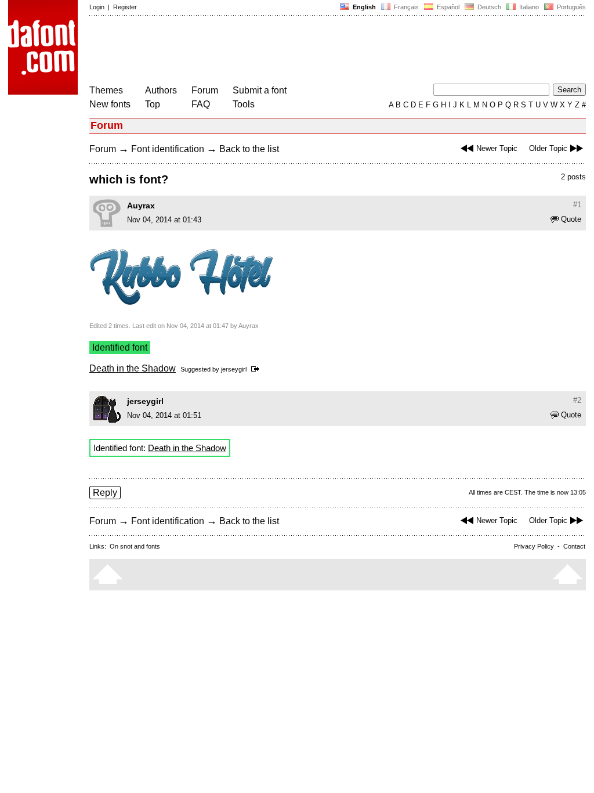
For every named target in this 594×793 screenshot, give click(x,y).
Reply (105, 493)
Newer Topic (496, 148)
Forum (204, 90)
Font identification (167, 149)
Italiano (528, 6)
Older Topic (548, 148)
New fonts (110, 104)
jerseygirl (234, 369)
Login (96, 6)
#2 (577, 400)
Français (405, 6)
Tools (244, 104)
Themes (106, 90)
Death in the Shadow (132, 368)
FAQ (200, 104)
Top (152, 104)
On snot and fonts (135, 546)
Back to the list (249, 149)
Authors (161, 90)
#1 (577, 204)
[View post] (257, 369)
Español (447, 6)
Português (569, 6)
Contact (574, 546)
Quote (571, 219)
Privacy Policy (534, 546)
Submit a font (260, 90)
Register (125, 6)
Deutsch (488, 6)
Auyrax (141, 205)
